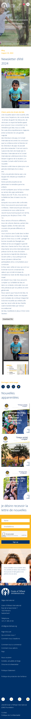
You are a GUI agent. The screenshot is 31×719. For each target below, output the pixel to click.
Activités (15, 407)
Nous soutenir (6, 657)
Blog (3, 50)
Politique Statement (8, 670)
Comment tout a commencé (11, 645)
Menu (28, 4)
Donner (21, 581)
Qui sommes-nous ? (8, 635)
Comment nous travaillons (10, 639)
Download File (8, 319)
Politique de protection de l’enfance (13, 676)
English (24, 4)
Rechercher (20, 4)
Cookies (4, 713)
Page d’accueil (6, 632)
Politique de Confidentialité (10, 715)
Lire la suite (28, 431)
